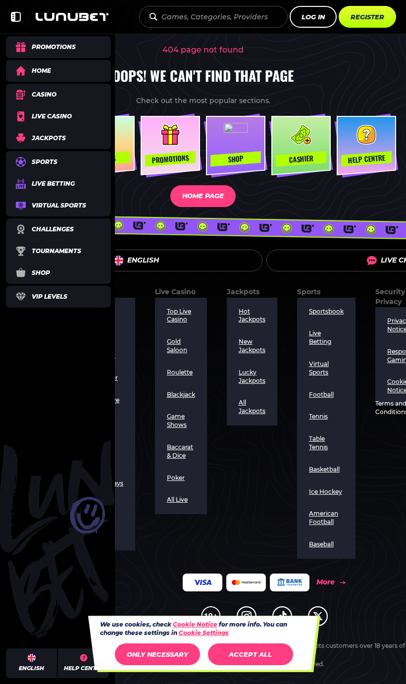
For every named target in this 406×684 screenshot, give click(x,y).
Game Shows (177, 420)
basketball (324, 469)
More (325, 582)
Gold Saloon (177, 346)
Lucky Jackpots (252, 376)
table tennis (318, 443)
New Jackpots (252, 346)
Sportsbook (326, 311)
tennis (318, 416)
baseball (321, 544)
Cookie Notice (195, 624)
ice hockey (325, 491)
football (321, 394)
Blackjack (181, 394)
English (143, 260)
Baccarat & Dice (180, 451)
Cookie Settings (204, 633)
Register (367, 17)
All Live (177, 499)
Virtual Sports (319, 368)
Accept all (250, 654)
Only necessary (157, 654)
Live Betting (320, 337)
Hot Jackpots (252, 315)
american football (323, 518)
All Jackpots (252, 407)
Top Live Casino (179, 315)
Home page (203, 196)
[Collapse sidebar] (16, 17)
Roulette (180, 372)
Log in (313, 17)
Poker (176, 477)
